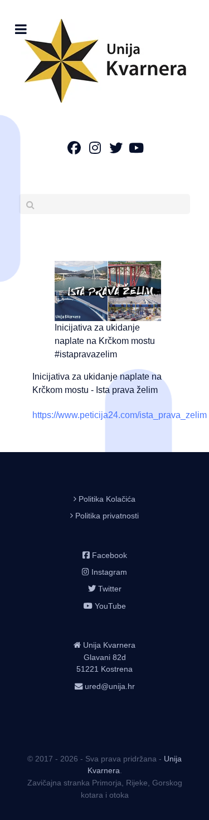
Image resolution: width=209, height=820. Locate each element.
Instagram (109, 571)
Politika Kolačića (107, 498)
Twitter (109, 588)
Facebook (109, 555)
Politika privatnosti (107, 515)
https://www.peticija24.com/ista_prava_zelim (119, 415)
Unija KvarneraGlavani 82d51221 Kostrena (105, 657)
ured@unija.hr (110, 686)
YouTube (110, 605)
